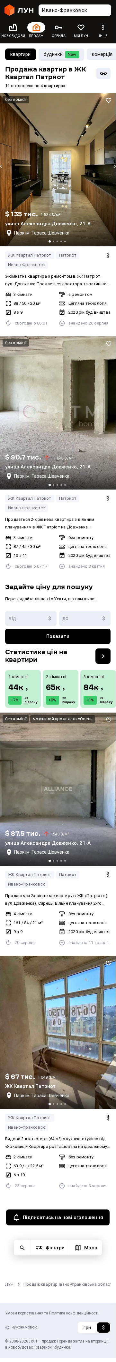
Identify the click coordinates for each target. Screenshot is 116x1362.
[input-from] (31, 618)
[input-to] (85, 618)
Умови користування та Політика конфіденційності (51, 1313)
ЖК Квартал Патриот (29, 255)
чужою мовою (24, 1327)
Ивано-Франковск (26, 264)
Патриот (67, 255)
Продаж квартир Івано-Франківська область (69, 1284)
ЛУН (9, 1284)
